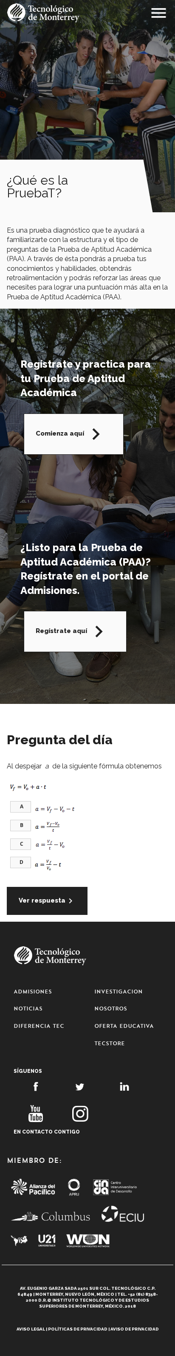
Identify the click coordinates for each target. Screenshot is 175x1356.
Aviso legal (31, 1329)
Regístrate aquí (73, 631)
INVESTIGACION (118, 991)
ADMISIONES (33, 991)
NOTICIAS (28, 1008)
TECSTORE (109, 1043)
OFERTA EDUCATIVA (124, 1026)
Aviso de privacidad (134, 1329)
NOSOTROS (110, 1008)
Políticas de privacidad (77, 1329)
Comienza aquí (71, 434)
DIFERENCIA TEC (39, 1026)
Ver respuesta (47, 901)
